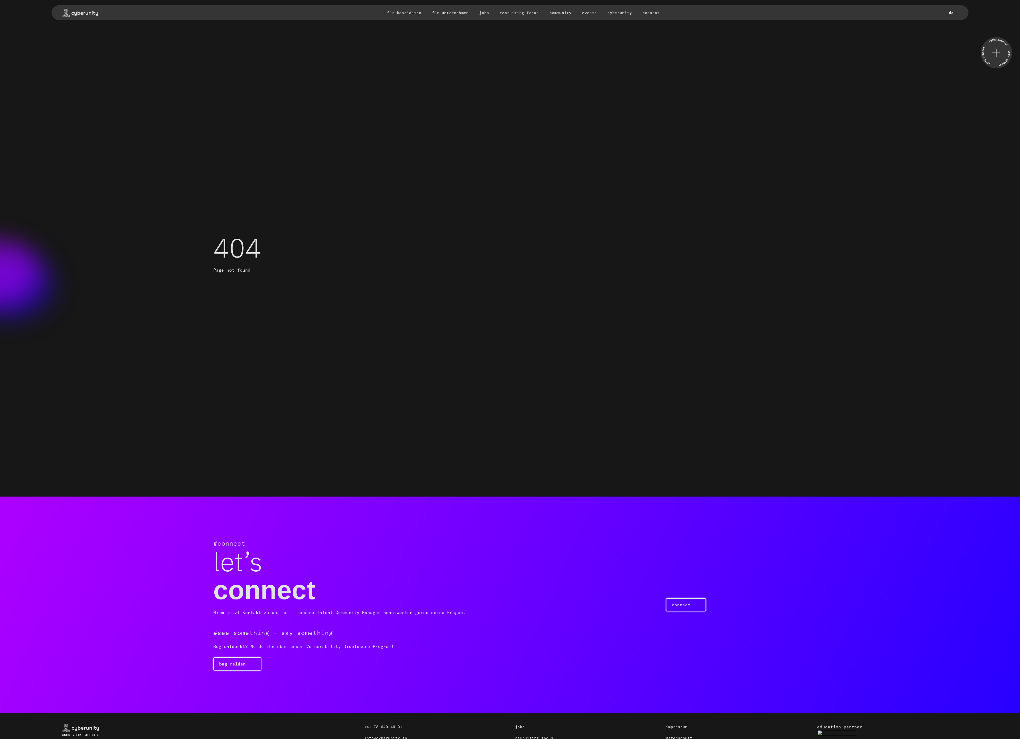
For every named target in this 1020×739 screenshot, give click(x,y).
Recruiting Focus (519, 12)
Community (561, 12)
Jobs (484, 12)
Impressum (676, 726)
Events (589, 12)
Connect (651, 12)
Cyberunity (619, 12)
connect (681, 604)
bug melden (232, 664)
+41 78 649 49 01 (383, 726)
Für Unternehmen (450, 12)
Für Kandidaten (404, 12)
